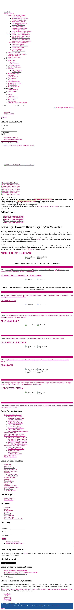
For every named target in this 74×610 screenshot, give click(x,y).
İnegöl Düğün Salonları (14, 421)
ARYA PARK (7, 365)
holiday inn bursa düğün (12, 405)
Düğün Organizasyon (10, 469)
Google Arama (8, 510)
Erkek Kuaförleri (13, 476)
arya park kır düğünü (56, 382)
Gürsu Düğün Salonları (14, 424)
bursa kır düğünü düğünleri (57, 338)
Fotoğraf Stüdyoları (9, 477)
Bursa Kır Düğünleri (10, 432)
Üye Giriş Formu (9, 515)
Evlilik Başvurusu (9, 498)
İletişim (39, 239)
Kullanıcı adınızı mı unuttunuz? (13, 139)
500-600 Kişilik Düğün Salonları (17, 441)
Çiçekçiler (7, 479)
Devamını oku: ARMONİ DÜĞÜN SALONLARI (15, 267)
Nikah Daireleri (8, 500)
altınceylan (9, 315)
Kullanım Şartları (9, 517)
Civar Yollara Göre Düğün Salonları (14, 445)
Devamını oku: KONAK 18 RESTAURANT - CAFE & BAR (19, 292)
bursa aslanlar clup (24, 338)
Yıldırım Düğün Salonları (15, 419)
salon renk (47, 270)
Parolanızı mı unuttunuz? (11, 137)
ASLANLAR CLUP (10, 321)
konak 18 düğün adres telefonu (47, 295)
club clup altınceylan (28, 315)
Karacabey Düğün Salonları (16, 428)
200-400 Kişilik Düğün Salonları (17, 437)
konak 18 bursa (60, 295)
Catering (6, 484)
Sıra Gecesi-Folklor (9, 490)
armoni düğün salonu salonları (14, 270)
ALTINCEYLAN (8, 300)
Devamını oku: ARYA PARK (9, 379)
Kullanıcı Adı (6, 528)
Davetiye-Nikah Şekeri (10, 471)
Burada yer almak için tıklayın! (13, 216)
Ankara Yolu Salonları (14, 447)
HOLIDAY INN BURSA (12, 388)
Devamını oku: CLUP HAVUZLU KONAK (13, 356)
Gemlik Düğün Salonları (15, 429)
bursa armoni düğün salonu (30, 270)
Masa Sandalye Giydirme (11, 487)
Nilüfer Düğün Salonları (15, 416)
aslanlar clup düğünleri (12, 338)
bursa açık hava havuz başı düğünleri (27, 295)
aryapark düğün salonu (17, 382)
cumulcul (14, 297)
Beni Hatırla (5, 535)
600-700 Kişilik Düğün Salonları (17, 442)
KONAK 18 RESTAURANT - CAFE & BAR (21, 275)
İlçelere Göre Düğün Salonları (12, 415)
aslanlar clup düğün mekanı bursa (39, 338)
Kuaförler (7, 472)
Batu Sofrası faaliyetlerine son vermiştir (15, 574)
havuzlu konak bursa (35, 360)
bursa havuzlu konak (23, 360)
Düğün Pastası (8, 482)
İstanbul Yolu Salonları (14, 450)
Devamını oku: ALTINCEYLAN (10, 312)
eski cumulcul (21, 297)
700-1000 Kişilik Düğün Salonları (17, 444)
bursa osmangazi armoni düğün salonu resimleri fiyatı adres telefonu (35, 270)
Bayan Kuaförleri (13, 474)
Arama (6, 509)
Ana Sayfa (7, 507)
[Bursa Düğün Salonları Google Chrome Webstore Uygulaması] (19, 589)
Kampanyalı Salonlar (10, 455)
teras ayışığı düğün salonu (57, 270)
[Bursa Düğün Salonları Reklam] (63, 107)
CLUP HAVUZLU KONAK (13, 342)
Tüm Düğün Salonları (10, 457)
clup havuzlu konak (11, 360)
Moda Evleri (7, 464)
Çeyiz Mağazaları (9, 481)
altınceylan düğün (39, 315)
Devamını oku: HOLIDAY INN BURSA (12, 402)
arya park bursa (29, 382)
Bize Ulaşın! (7, 597)
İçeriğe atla (4, 117)
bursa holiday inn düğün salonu (29, 405)
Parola (4, 532)
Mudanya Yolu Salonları (15, 453)
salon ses (41, 270)
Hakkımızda (7, 514)
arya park (8, 382)
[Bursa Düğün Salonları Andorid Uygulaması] (55, 589)
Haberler (10, 577)
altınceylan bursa (17, 315)
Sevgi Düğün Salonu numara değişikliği (15, 570)
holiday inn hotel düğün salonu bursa (48, 405)
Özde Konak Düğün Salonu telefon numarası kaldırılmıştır (21, 572)
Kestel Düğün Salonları (14, 426)
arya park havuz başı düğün (41, 382)
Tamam (3, 608)
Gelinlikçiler (7, 466)
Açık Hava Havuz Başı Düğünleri (14, 434)
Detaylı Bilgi (55, 605)
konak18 (13, 295)
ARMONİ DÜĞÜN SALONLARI (16, 253)
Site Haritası (7, 600)
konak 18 (8, 295)
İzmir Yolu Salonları (13, 452)
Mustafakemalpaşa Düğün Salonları (18, 431)
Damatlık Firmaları (9, 468)
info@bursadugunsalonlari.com (47, 206)
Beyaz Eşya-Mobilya (10, 485)
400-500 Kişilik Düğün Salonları (17, 439)
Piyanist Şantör (8, 489)
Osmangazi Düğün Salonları (16, 418)
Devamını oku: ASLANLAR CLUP (11, 335)
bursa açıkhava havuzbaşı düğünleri (16, 317)
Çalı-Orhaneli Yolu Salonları (16, 449)
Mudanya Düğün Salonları (15, 423)
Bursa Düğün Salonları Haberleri (13, 519)
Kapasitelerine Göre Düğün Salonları (14, 436)
